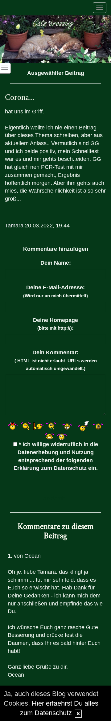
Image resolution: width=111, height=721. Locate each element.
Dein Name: (55, 263)
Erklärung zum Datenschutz (50, 468)
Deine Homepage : (55, 324)
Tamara (14, 225)
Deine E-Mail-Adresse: (55, 291)
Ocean (32, 556)
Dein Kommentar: (55, 360)
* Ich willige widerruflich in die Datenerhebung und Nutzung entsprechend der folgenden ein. (56, 456)
